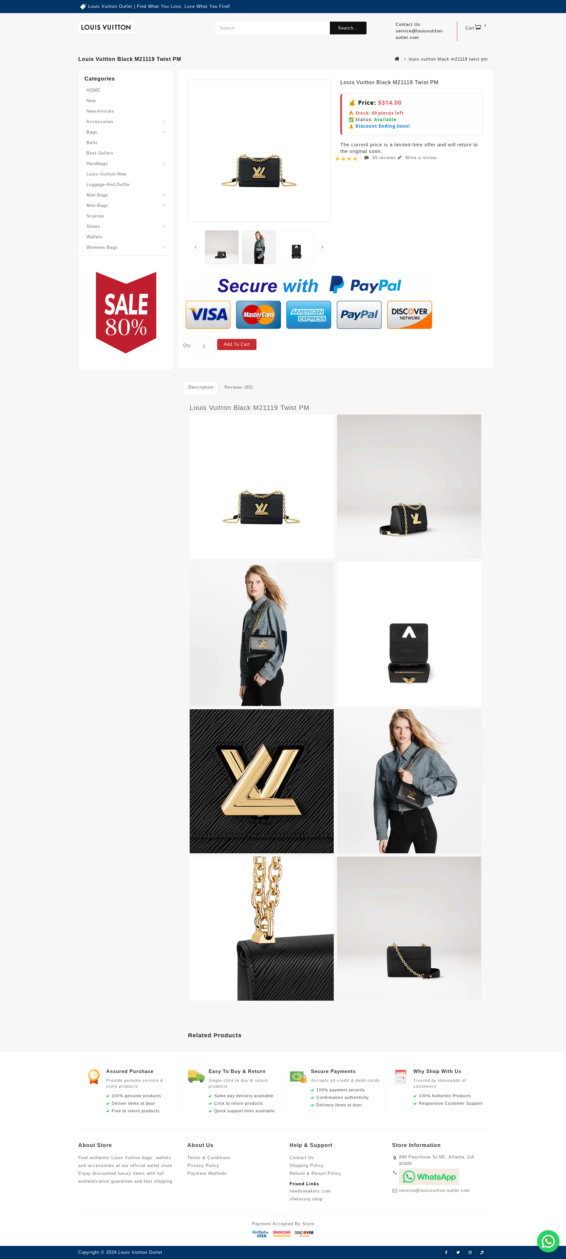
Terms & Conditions (209, 1157)
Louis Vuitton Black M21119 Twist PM (250, 407)
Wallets (94, 236)
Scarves (95, 215)
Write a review (420, 157)
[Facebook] (446, 1253)
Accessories (100, 121)
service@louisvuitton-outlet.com (434, 1190)
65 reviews (384, 157)
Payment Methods (207, 1173)
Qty (187, 345)
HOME (93, 90)
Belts (92, 142)
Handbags (97, 163)
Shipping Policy (307, 1165)
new (91, 100)
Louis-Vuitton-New (106, 174)
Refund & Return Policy (315, 1173)
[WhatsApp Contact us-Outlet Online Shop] (548, 1241)
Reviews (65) (238, 387)
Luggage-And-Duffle (108, 184)
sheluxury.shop (306, 1198)
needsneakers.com (310, 1191)
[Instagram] (470, 1253)
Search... (348, 28)
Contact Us (302, 1157)
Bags (92, 132)
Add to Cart (237, 344)
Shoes (93, 226)
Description (200, 387)
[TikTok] (482, 1253)
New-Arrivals (100, 111)
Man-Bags (97, 195)
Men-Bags (97, 205)
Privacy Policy (203, 1165)
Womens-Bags (102, 247)
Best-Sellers (100, 153)
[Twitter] (458, 1253)
